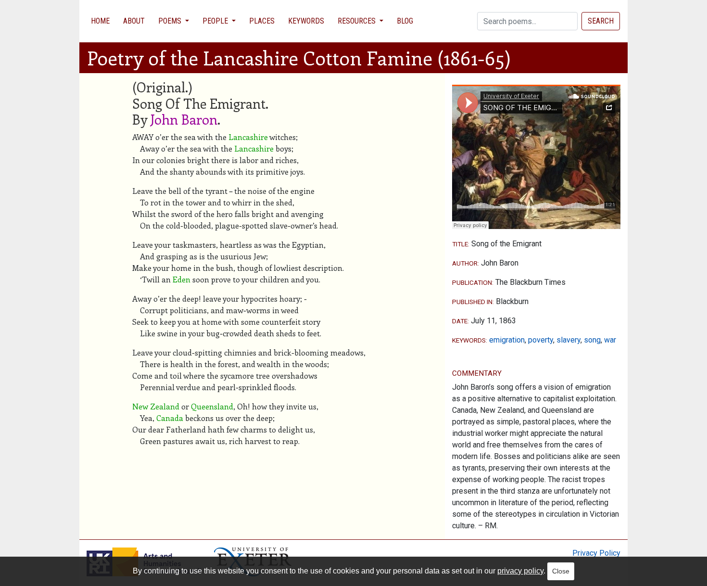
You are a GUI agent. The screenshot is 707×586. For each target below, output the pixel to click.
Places (262, 20)
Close (560, 571)
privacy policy (520, 571)
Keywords (306, 20)
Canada (169, 418)
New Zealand (155, 406)
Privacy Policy (596, 553)
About (134, 20)
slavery (568, 339)
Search (601, 20)
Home (100, 20)
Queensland (212, 406)
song (592, 339)
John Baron (184, 119)
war (610, 339)
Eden (181, 279)
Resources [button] (358, 20)
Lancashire (248, 137)
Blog (405, 20)
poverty (540, 339)
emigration (507, 339)
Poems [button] (170, 20)
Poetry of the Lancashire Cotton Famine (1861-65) (299, 57)
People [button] (216, 20)
